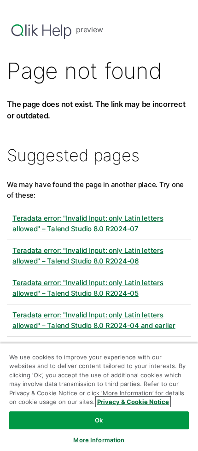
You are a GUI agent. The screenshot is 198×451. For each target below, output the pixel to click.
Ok (99, 420)
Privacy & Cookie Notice (133, 401)
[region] (99, 397)
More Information (98, 440)
